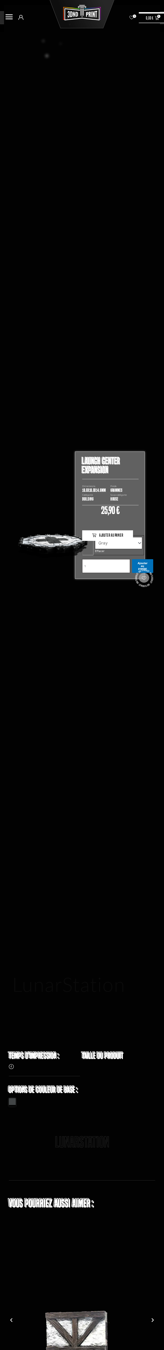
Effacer (99, 551)
